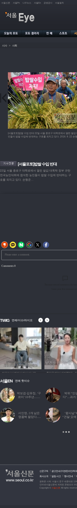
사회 (14, 45)
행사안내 (68, 476)
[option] (20, 348)
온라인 (69, 471)
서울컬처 (59, 3)
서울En (37, 3)
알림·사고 (56, 476)
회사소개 (43, 476)
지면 (63, 471)
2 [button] (66, 432)
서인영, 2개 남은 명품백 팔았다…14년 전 (29, 417)
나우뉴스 (27, 3)
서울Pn (16, 3)
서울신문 (5, 3)
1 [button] (63, 432)
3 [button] (69, 432)
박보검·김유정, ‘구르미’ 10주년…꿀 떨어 (29, 397)
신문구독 (43, 471)
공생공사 (48, 3)
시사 (4, 45)
